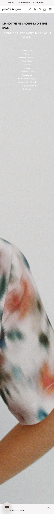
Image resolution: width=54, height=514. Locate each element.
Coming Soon (27, 50)
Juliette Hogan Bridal (27, 82)
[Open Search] (30, 9)
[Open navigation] (50, 9)
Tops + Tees (27, 61)
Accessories (27, 75)
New (27, 54)
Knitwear (27, 68)
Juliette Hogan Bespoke (27, 86)
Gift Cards (27, 89)
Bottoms (27, 65)
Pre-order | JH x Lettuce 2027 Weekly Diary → (27, 3)
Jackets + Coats (27, 72)
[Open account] (35, 9)
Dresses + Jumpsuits (26, 57)
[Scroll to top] (48, 508)
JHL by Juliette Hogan (27, 79)
